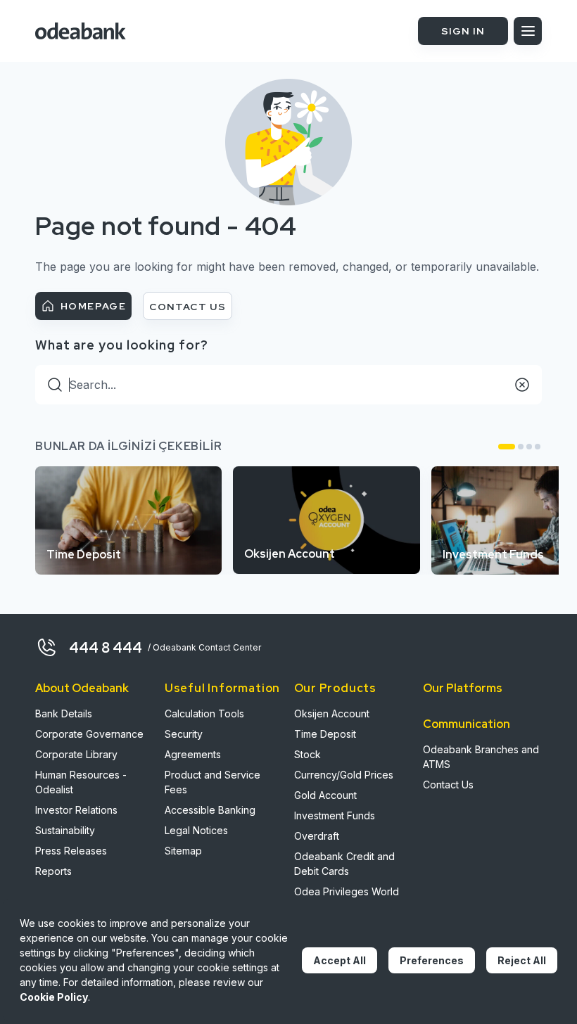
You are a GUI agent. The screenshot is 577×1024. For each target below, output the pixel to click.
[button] (506, 446)
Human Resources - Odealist (81, 782)
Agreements (193, 754)
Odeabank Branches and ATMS (481, 756)
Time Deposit (325, 734)
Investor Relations (76, 810)
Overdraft (316, 836)
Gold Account (325, 795)
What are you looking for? (121, 345)
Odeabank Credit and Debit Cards (344, 863)
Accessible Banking (210, 810)
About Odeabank (82, 688)
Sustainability (65, 830)
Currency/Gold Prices (343, 775)
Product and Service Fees (212, 782)
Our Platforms (462, 688)
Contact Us (448, 785)
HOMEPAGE (93, 306)
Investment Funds (334, 815)
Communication (466, 724)
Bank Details (63, 713)
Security (184, 734)
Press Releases (71, 851)
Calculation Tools (204, 713)
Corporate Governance (89, 734)
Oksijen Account (331, 713)
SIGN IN (463, 31)
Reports (53, 871)
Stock (307, 754)
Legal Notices (196, 830)
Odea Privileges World (346, 891)
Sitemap (183, 851)
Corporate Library (76, 754)
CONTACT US (187, 306)
